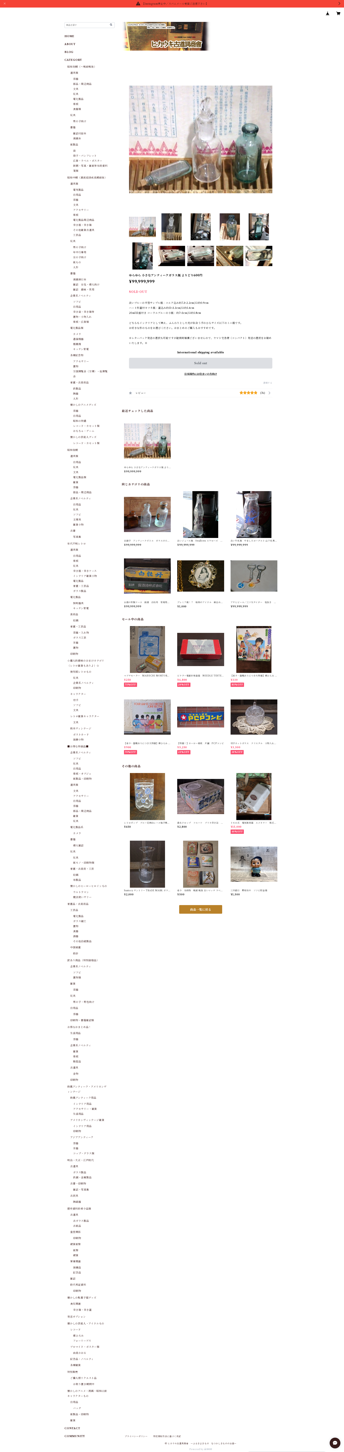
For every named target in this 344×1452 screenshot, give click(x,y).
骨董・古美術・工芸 (82, 868)
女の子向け (79, 257)
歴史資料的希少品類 (79, 1208)
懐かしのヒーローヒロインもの (88, 886)
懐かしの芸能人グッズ (83, 437)
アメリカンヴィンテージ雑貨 (87, 1120)
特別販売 (72, 1372)
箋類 (75, 170)
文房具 (77, 519)
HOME (69, 36)
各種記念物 (76, 355)
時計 (75, 953)
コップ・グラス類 (83, 1153)
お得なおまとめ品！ (79, 1027)
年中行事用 (79, 252)
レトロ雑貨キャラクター (84, 716)
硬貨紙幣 (75, 1244)
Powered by (196, 1449)
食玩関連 (75, 1303)
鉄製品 (77, 388)
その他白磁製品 (82, 941)
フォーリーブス (82, 1340)
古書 (73, 530)
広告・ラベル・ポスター (87, 160)
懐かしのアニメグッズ (83, 404)
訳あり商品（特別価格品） (83, 960)
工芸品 (77, 235)
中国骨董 (75, 947)
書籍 (73, 127)
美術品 (74, 614)
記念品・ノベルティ (82, 1359)
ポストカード (81, 734)
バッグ (77, 1408)
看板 (75, 104)
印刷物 (74, 653)
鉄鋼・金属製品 (82, 1177)
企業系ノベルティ (80, 295)
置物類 (77, 977)
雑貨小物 (78, 524)
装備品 (77, 1267)
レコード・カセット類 (86, 426)
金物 (75, 1073)
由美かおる (79, 1353)
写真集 (77, 536)
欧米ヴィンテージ (80, 728)
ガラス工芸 (79, 637)
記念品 (77, 1272)
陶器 (75, 393)
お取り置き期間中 (83, 1384)
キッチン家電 (81, 349)
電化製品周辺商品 (83, 220)
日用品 (77, 194)
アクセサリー (81, 210)
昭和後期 (72, 450)
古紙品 (77, 1226)
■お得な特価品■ (78, 746)
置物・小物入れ (82, 316)
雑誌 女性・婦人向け (86, 284)
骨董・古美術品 (79, 382)
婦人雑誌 (78, 845)
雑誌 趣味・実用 (83, 289)
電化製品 (78, 99)
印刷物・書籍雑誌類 (82, 1020)
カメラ (77, 334)
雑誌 (73, 1278)
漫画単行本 (79, 279)
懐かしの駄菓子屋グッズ (81, 1297)
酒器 (75, 936)
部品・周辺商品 (82, 84)
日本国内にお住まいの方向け (200, 374)
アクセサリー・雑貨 (85, 1109)
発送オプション (76, 1316)
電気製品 (78, 189)
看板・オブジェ (82, 773)
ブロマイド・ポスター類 (84, 1346)
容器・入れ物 (81, 632)
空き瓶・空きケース (85, 571)
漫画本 (77, 138)
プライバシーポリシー (136, 1436)
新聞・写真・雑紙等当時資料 (90, 165)
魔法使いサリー (82, 897)
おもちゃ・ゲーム (83, 431)
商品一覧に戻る (200, 909)
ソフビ (77, 301)
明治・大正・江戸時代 (80, 1160)
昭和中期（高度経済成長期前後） (87, 177)
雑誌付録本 (79, 133)
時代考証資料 (78, 1284)
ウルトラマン (81, 892)
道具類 (74, 72)
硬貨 (75, 1255)
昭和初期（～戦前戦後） (82, 66)
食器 (75, 931)
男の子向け (79, 121)
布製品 (77, 880)
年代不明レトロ (76, 543)
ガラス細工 (79, 921)
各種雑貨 (75, 1365)
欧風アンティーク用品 (83, 1097)
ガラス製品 (79, 591)
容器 (75, 79)
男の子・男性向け (83, 1002)
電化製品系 (76, 827)
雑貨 (75, 482)
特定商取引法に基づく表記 (167, 1436)
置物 (75, 366)
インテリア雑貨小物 (85, 576)
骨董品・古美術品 (78, 904)
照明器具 (78, 603)
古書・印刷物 (78, 1183)
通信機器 (78, 339)
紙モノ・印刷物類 (83, 862)
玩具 (75, 94)
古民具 (74, 1195)
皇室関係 (75, 1232)
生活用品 (75, 1033)
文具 (75, 89)
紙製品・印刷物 (82, 778)
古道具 (74, 1067)
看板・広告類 (81, 322)
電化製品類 (76, 328)
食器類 (77, 109)
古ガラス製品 (81, 1221)
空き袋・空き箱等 (83, 311)
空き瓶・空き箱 (82, 225)
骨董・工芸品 (81, 586)
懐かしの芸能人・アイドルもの (85, 1323)
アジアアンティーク (82, 1137)
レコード (75, 1329)
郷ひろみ (78, 1335)
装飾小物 (78, 739)
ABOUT (70, 44)
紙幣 (75, 1250)
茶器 (75, 642)
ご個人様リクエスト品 (83, 1378)
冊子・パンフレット (85, 155)
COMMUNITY (74, 1436)
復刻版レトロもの (80, 671)
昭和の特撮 (79, 421)
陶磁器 (77, 1201)
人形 (75, 267)
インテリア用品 (82, 1104)
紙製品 (74, 144)
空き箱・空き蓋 (82, 1310)
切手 (75, 700)
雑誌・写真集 (81, 1189)
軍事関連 (75, 1261)
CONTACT (72, 1428)
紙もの (77, 262)
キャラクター (78, 694)
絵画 (75, 620)
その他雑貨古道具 (83, 230)
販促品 (77, 1061)
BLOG (68, 52)
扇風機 (77, 344)
